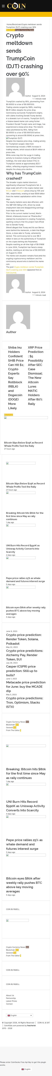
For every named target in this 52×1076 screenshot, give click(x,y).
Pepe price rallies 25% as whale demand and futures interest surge (24, 844)
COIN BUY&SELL (12, 909)
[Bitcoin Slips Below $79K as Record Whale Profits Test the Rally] (20, 464)
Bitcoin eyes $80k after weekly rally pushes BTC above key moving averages (26, 610)
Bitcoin (9, 191)
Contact (9, 1004)
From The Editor (13, 730)
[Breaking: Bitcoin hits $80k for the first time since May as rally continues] (20, 493)
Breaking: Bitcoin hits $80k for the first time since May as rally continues (24, 516)
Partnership (11, 998)
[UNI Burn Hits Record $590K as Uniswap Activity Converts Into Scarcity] (20, 526)
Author (28, 96)
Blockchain (16, 24)
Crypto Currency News (24, 30)
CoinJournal (11, 273)
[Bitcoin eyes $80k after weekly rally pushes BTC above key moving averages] (20, 588)
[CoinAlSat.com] (17, 6)
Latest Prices (11, 1001)
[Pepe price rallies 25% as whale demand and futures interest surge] (20, 558)
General (9, 727)
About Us (10, 995)
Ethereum (20, 191)
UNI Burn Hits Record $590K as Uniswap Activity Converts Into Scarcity (23, 548)
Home (9, 24)
